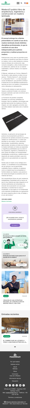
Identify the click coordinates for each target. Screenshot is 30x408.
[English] (25, 3)
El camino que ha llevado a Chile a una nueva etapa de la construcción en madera (14, 342)
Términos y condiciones (15, 397)
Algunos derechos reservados (15, 402)
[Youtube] (20, 385)
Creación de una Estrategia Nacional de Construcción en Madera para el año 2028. (13, 301)
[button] (18, 3)
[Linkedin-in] (6, 385)
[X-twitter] (10, 385)
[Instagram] (17, 385)
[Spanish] (27, 3)
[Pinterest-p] (24, 385)
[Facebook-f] (13, 385)
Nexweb (25, 403)
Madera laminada (7, 201)
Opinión (6, 296)
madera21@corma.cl (12, 392)
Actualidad (7, 336)
